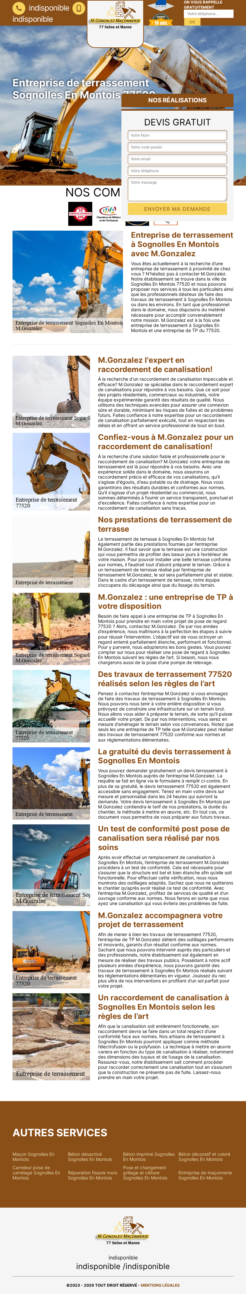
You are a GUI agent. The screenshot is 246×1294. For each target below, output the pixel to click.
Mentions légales (160, 1285)
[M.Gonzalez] (115, 24)
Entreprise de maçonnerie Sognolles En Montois (205, 1175)
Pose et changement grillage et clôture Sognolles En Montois (145, 1172)
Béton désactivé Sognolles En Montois (90, 1157)
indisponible (48, 7)
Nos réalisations (177, 100)
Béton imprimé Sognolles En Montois (149, 1157)
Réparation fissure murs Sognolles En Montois (92, 1175)
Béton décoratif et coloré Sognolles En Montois (204, 1157)
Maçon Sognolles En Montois (33, 1157)
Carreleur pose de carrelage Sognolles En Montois (36, 1172)
